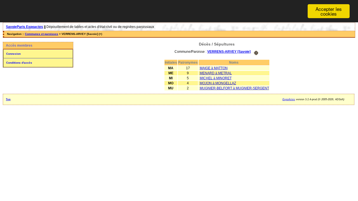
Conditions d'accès (19, 62)
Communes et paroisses (41, 33)
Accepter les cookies (328, 11)
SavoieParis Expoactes (24, 27)
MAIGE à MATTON (214, 68)
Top (8, 99)
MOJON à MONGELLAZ (218, 83)
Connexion (13, 53)
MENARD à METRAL (216, 73)
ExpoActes (288, 99)
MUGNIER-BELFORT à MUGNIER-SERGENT (234, 88)
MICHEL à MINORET (216, 78)
